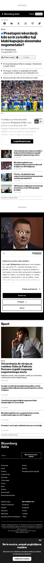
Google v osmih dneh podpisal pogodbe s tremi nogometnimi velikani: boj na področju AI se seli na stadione (22, 388)
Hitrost (27, 57)
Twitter (24, 510)
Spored (24, 468)
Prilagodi (20, 302)
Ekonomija (4, 465)
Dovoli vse (22, 295)
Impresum (4, 510)
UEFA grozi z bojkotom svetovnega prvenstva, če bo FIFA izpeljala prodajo (28, 188)
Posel (3, 468)
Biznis (3, 361)
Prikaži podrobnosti (29, 289)
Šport (5, 324)
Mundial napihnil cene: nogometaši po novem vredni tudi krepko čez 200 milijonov (28, 165)
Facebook (25, 505)
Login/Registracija (22, 141)
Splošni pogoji (5, 502)
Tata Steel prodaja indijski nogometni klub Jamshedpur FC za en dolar (19, 402)
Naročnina (39, 14)
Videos (24, 465)
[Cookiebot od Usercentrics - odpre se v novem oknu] (32, 253)
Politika (3, 471)
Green (3, 483)
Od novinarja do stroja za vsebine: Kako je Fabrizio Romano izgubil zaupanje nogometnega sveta (28, 153)
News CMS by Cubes (22, 532)
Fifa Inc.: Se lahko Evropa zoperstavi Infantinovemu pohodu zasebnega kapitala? (28, 176)
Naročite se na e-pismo (31, 455)
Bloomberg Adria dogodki (30, 471)
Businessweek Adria (8, 495)
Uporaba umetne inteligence (11, 516)
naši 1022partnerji (14, 264)
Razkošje (4, 477)
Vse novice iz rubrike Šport (9, 197)
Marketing (4, 513)
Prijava (31, 14)
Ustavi (21, 57)
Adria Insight (5, 492)
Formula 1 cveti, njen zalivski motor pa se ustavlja (21, 426)
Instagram (25, 508)
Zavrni (22, 308)
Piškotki (3, 508)
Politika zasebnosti (7, 505)
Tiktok (24, 516)
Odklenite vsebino (22, 559)
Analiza (3, 489)
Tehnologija (5, 480)
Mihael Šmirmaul (10, 49)
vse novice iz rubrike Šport (9, 435)
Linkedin (25, 513)
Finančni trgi (5, 474)
